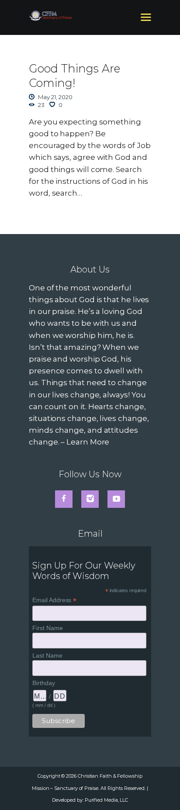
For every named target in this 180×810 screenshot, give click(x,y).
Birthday (43, 682)
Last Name (47, 655)
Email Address (54, 600)
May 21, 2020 (55, 96)
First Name (47, 627)
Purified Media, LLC (106, 800)
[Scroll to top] (164, 789)
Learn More (87, 442)
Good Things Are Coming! (74, 76)
